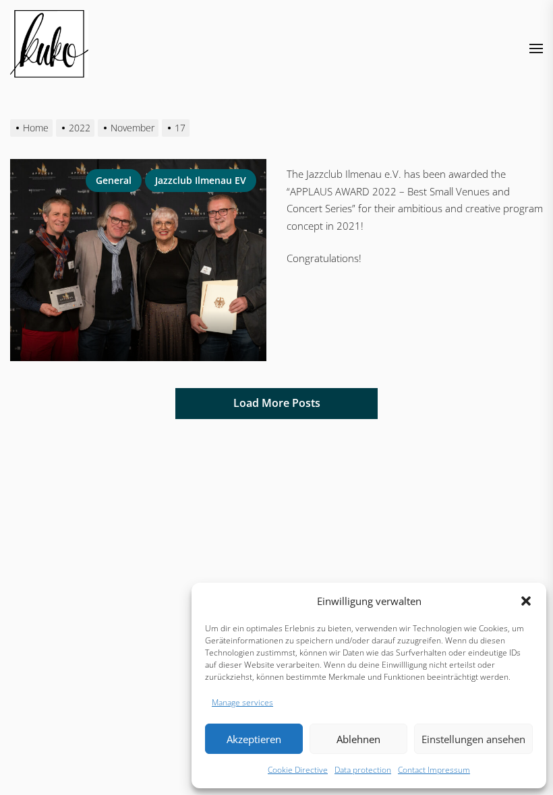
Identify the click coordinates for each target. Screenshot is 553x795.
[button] (526, 601)
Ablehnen (358, 739)
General (114, 180)
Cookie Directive (298, 769)
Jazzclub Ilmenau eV (200, 180)
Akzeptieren (254, 739)
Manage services (242, 702)
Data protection (362, 769)
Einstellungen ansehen (473, 739)
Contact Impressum (434, 769)
